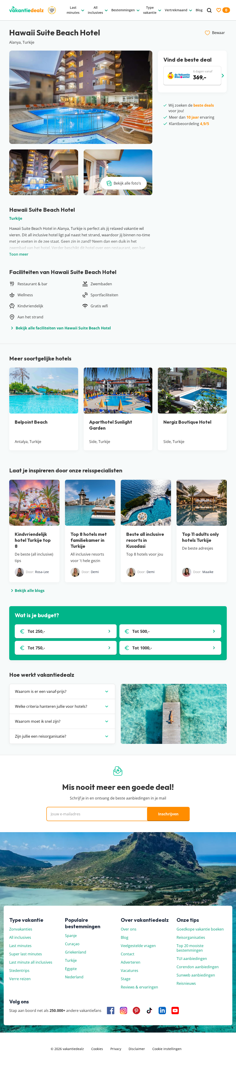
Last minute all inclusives (30, 962)
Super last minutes (25, 954)
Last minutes (20, 945)
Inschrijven (168, 814)
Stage (125, 978)
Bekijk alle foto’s (127, 183)
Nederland (74, 977)
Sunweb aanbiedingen (196, 975)
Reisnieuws (186, 983)
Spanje (71, 935)
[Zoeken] (209, 10)
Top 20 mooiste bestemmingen (190, 948)
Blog (124, 937)
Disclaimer (137, 1049)
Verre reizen (20, 978)
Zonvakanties (20, 929)
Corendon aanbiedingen (198, 967)
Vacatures (129, 970)
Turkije (15, 218)
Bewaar (218, 32)
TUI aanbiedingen (192, 958)
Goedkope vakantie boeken (200, 929)
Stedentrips (19, 970)
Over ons (128, 929)
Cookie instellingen (167, 1049)
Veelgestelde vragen (138, 945)
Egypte (71, 968)
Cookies (97, 1049)
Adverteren (130, 962)
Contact (127, 954)
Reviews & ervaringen (139, 987)
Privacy (115, 1049)
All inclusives (20, 937)
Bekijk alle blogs (29, 590)
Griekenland (75, 952)
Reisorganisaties (191, 937)
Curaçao (72, 944)
